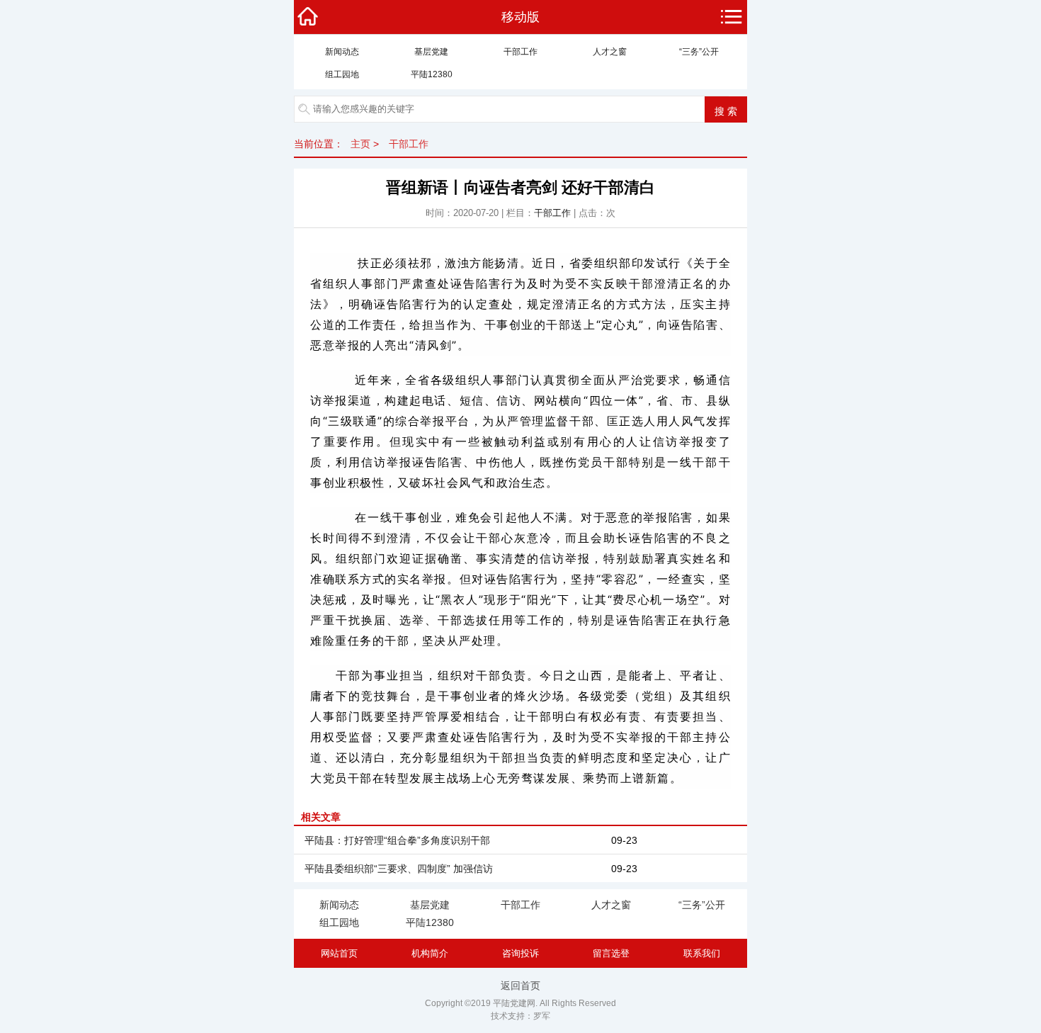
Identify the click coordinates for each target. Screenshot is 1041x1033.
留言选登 (611, 953)
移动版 (520, 17)
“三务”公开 (699, 52)
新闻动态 (342, 52)
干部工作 (520, 52)
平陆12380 (432, 74)
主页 (360, 143)
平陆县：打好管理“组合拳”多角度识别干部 (397, 840)
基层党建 (431, 52)
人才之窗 (610, 52)
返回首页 (520, 985)
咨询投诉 (520, 953)
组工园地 (342, 74)
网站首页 (339, 953)
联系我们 (701, 953)
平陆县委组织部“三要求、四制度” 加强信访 (399, 868)
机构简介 (429, 953)
